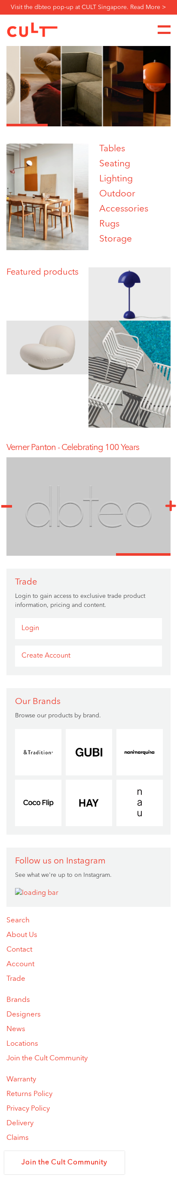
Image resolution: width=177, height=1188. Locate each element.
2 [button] (68, 125)
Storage (115, 239)
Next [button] (170, 506)
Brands (18, 1000)
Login (30, 628)
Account (20, 964)
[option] (88, 83)
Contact (19, 949)
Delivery (20, 1123)
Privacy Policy (28, 1108)
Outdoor (117, 194)
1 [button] (27, 125)
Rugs (109, 224)
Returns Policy (29, 1094)
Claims (17, 1138)
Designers (23, 1014)
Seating (114, 163)
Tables (112, 148)
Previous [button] (6, 506)
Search (18, 920)
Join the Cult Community (47, 1058)
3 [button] (109, 125)
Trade (15, 979)
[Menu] (164, 29)
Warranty (21, 1079)
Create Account (45, 655)
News (15, 1029)
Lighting (116, 179)
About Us (21, 935)
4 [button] (150, 125)
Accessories (123, 209)
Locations (22, 1043)
